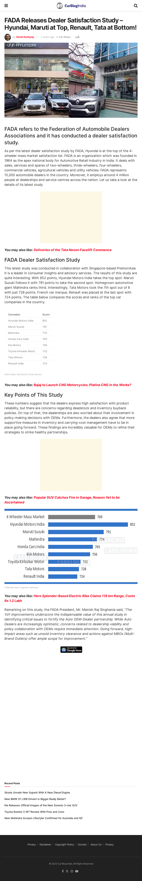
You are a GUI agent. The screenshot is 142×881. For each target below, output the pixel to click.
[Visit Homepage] (71, 5)
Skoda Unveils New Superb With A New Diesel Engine (37, 792)
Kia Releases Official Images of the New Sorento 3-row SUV (40, 805)
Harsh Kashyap (25, 36)
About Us (96, 844)
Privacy (32, 844)
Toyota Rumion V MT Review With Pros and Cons (34, 811)
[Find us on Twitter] (67, 871)
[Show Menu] (6, 5)
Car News (64, 36)
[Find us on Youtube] (76, 871)
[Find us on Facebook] (63, 871)
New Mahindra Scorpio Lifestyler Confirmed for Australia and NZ (43, 818)
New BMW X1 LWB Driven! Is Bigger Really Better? (35, 799)
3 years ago (47, 36)
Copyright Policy (64, 844)
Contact (82, 844)
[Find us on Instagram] (72, 871)
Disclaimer (45, 844)
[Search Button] (136, 5)
